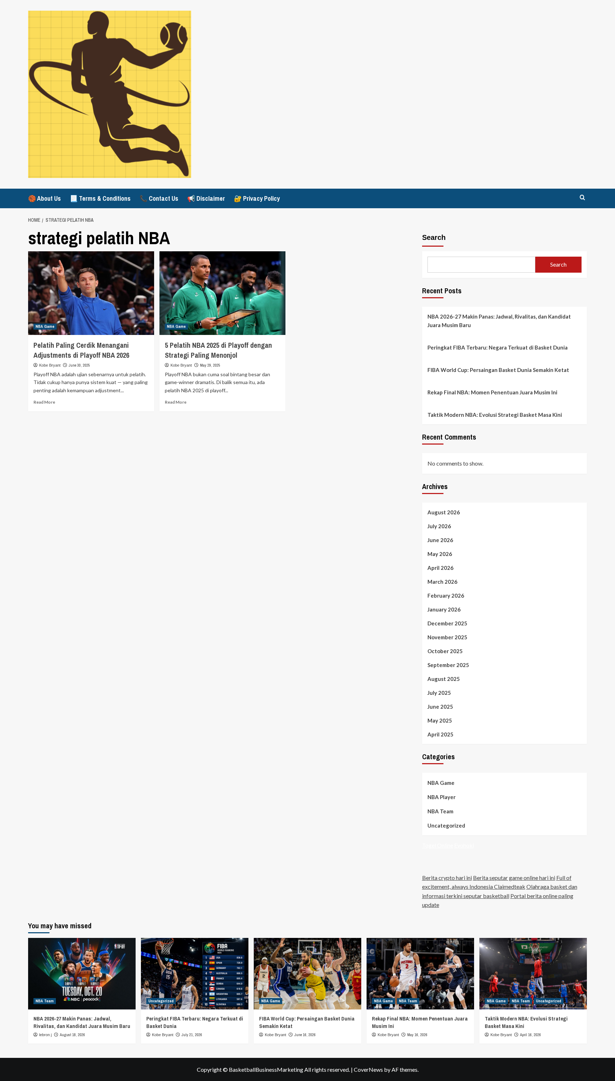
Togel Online (437, 845)
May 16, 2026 (417, 1034)
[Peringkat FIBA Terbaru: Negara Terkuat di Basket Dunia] (194, 973)
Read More (44, 402)
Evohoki (464, 845)
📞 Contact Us (159, 198)
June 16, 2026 (305, 1034)
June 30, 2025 (79, 365)
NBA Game (45, 326)
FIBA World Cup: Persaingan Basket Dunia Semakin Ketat (498, 370)
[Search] (582, 197)
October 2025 (445, 651)
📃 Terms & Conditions (100, 198)
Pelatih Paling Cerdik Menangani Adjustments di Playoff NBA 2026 (81, 350)
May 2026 (439, 554)
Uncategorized (446, 825)
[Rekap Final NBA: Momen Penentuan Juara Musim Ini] (420, 973)
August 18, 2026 (72, 1034)
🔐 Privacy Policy (257, 198)
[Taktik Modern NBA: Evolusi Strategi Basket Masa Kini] (533, 973)
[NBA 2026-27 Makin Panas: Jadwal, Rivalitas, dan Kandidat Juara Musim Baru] (82, 973)
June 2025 (440, 706)
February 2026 (445, 595)
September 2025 (448, 665)
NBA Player (441, 797)
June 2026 (440, 540)
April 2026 (440, 568)
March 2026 (442, 581)
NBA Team (440, 811)
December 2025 (447, 623)
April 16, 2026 (530, 1034)
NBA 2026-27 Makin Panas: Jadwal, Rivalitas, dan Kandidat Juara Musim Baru (499, 320)
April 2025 (440, 734)
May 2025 (439, 720)
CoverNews (368, 1069)
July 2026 (439, 526)
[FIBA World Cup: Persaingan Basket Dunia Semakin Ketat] (307, 973)
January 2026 (444, 609)
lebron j (45, 1035)
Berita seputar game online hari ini (514, 877)
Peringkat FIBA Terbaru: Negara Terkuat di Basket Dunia (497, 347)
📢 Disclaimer (206, 198)
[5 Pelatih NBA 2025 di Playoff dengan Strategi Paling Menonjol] (222, 293)
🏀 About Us (44, 198)
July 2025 (439, 692)
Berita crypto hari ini (447, 877)
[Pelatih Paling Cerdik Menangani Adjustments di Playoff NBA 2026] (91, 293)
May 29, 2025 (210, 365)
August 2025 (443, 679)
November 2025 (447, 637)
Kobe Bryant (50, 365)
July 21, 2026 (192, 1034)
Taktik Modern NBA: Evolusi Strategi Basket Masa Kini (494, 414)
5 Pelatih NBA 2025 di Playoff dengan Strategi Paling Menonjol (218, 350)
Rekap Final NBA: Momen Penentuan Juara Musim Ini (492, 392)
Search (434, 237)
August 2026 (443, 512)
